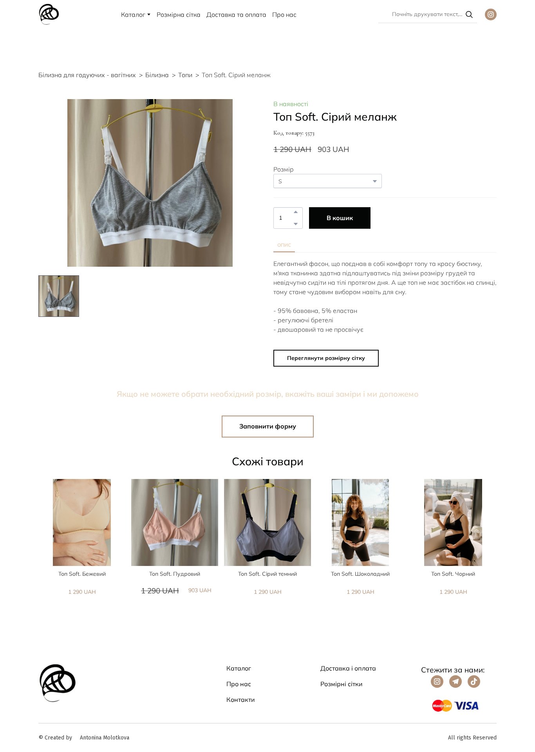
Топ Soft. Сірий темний (267, 573)
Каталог (133, 14)
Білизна (157, 75)
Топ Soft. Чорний (453, 573)
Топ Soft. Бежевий (82, 573)
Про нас (284, 14)
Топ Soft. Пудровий (174, 573)
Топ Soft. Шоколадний (360, 573)
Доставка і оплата (348, 668)
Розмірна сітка (179, 14)
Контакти (240, 699)
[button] (469, 14)
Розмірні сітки (341, 684)
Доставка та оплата (236, 14)
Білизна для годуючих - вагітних (87, 75)
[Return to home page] (49, 14)
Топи (185, 75)
